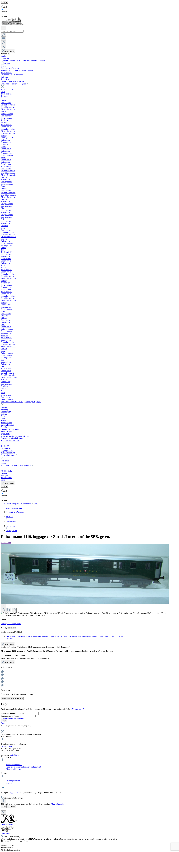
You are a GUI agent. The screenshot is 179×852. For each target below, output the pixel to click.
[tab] (64, 636)
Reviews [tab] (9, 639)
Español (4, 16)
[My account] (3, 47)
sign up (6, 58)
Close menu (9, 51)
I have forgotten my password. (12, 718)
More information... (58, 804)
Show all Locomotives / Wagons (13, 84)
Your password (7, 716)
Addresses (23, 60)
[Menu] (3, 28)
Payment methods (34, 60)
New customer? (78, 709)
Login (3, 56)
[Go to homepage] (12, 25)
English (4, 12)
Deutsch (4, 7)
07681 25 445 (6, 746)
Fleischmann (6, 543)
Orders (43, 60)
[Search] (3, 35)
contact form (14, 755)
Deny (4, 806)
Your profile (14, 60)
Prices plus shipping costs (11, 624)
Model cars (5, 833)
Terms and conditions (14, 765)
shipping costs (14, 792)
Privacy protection (13, 781)
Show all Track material (10, 440)
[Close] (3, 606)
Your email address (8, 713)
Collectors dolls (7, 824)
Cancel (3, 723)
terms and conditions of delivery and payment (23, 767)
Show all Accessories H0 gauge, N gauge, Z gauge (21, 402)
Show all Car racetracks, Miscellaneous (16, 465)
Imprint (8, 783)
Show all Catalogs (8, 455)
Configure (11, 806)
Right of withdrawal (13, 769)
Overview (5, 60)
